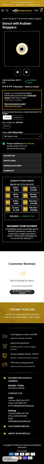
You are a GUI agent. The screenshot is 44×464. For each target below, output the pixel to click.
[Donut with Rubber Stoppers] (17, 72)
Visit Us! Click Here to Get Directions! (23, 2)
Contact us (28, 216)
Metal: (12, 132)
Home (4, 18)
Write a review (32, 87)
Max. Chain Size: (12, 122)
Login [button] (36, 10)
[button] (2, 10)
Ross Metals (24, 445)
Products (12, 18)
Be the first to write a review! (22, 292)
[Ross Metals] (22, 10)
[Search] (7, 10)
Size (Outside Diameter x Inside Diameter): (21, 113)
